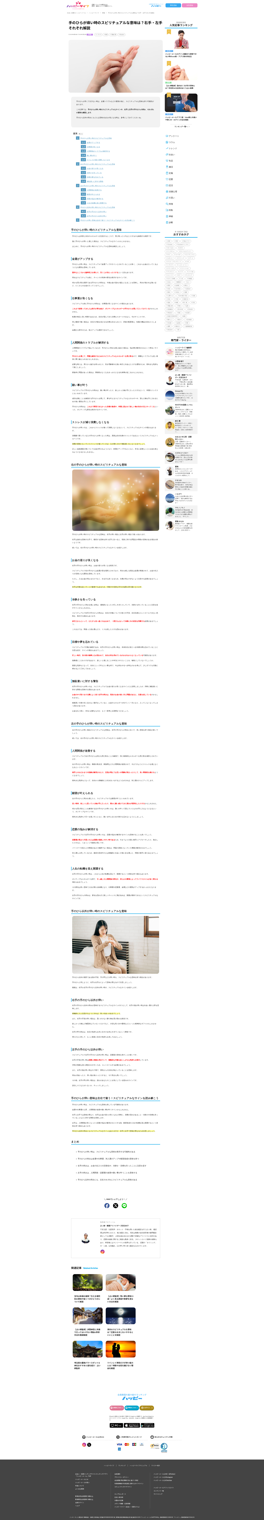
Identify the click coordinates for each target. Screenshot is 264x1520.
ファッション (185, 268)
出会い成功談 (118, 1497)
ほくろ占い (171, 248)
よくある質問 (79, 1489)
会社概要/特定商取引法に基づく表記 (126, 1480)
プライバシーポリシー (121, 1477)
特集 (171, 210)
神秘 (103, 13)
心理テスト (171, 295)
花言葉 (169, 323)
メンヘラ (170, 275)
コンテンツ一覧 (159, 1491)
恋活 (171, 185)
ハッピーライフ (94, 13)
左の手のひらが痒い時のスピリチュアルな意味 (96, 185)
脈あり (180, 319)
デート (191, 258)
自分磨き (189, 319)
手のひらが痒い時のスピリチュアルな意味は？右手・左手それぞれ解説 (131, 13)
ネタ (187, 261)
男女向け (122, 34)
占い (188, 282)
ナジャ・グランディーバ (174, 261)
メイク (181, 271)
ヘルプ (77, 1506)
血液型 (178, 323)
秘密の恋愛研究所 (173, 316)
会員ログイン (79, 1502)
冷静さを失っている (92, 172)
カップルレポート (120, 1494)
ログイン (147, 1407)
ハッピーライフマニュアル (138, 1465)
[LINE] (124, 1205)
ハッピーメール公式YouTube (163, 1480)
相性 (179, 312)
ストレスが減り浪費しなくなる (96, 159)
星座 (169, 302)
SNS (177, 241)
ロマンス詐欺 (171, 278)
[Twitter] (115, 1205)
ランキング (189, 275)
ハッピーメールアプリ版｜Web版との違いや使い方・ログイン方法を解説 (181, 119)
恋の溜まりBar (183, 295)
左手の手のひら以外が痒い (94, 215)
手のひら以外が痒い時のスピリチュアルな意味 (96, 207)
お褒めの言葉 (118, 1500)
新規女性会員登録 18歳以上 (84, 1496)
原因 (106, 34)
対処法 (177, 292)
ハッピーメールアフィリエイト (164, 1488)
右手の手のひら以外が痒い (94, 211)
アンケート (174, 136)
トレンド (173, 148)
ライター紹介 (155, 1465)
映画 (177, 302)
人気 (181, 278)
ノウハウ (99, 34)
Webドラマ (186, 241)
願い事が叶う (89, 155)
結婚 (184, 316)
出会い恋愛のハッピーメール (76, 13)
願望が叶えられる (91, 194)
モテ (179, 275)
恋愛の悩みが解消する (92, 198)
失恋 (171, 161)
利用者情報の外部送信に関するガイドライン (128, 1483)
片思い (172, 198)
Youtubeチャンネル (183, 244)
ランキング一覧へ (181, 126)
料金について (79, 1486)
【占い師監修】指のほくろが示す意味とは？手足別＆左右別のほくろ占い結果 (180, 87)
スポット (170, 258)
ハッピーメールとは (81, 1479)
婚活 (171, 167)
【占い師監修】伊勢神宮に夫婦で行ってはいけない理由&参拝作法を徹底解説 (87, 1332)
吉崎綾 (177, 285)
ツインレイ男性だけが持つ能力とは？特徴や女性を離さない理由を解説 (120, 1365)
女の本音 (178, 288)
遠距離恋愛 (189, 326)
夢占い (186, 285)
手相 (177, 299)
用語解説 (170, 309)
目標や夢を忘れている (92, 176)
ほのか (181, 248)
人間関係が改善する (92, 189)
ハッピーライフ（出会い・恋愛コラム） (127, 1507)
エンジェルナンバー (186, 251)
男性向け (170, 312)
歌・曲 (185, 302)
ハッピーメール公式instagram (163, 1477)
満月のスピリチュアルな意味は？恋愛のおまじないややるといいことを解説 (120, 1332)
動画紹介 (179, 282)
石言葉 (188, 312)
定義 (171, 173)
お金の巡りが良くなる (92, 168)
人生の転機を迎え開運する (94, 202)
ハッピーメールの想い (82, 1482)
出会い (169, 51)
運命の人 (178, 326)
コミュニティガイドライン (123, 1487)
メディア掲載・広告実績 (122, 1503)
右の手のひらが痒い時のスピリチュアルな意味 (96, 163)
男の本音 (180, 309)
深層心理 (113, 34)
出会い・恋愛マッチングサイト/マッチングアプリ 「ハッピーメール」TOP (91, 1475)
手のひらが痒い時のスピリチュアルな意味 (94, 137)
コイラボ (178, 254)
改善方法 (185, 299)
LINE (169, 241)
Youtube (170, 244)
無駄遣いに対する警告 (92, 181)
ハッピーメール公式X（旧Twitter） (165, 1474)
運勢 (169, 326)
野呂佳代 (170, 329)
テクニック (181, 258)
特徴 (171, 204)
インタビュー (171, 251)
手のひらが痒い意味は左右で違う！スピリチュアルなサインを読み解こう (106, 220)
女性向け (188, 288)
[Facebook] (107, 1205)
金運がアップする (91, 142)
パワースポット (172, 268)
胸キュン (170, 319)
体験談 (190, 278)
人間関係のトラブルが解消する (96, 150)
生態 (187, 306)
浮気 (193, 302)
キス (169, 254)
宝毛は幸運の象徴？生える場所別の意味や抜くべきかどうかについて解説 (87, 1299)
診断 (168, 82)
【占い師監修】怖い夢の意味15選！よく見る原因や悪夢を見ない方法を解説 (120, 1299)
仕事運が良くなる (91, 146)
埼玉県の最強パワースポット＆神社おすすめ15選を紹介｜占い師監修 (87, 1365)
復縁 (186, 292)
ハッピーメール (182, 265)
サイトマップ (158, 1494)
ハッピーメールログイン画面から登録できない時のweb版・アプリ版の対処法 (181, 55)
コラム (172, 142)
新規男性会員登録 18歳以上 (84, 1499)
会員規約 (117, 1474)
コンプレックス (190, 254)
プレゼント (171, 271)
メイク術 (190, 271)
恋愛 (171, 179)
